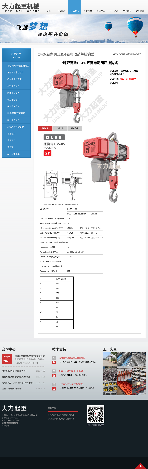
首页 (49, 11)
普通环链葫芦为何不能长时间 (72, 371)
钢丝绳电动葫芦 (14, 79)
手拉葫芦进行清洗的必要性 (71, 384)
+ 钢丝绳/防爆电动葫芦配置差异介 (61, 419)
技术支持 (74, 128)
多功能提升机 (13, 106)
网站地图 (5, 426)
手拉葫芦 (11, 133)
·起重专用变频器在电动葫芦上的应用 (16, 377)
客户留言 (127, 11)
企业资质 (88, 11)
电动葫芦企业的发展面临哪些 (72, 358)
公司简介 (62, 11)
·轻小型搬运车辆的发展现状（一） (15, 371)
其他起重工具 (13, 154)
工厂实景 (114, 11)
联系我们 (140, 11)
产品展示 (75, 11)
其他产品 (60, 128)
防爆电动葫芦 (13, 93)
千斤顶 (10, 147)
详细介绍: (45, 128)
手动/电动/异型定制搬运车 (18, 67)
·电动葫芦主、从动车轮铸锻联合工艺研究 (18, 383)
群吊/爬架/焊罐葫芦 (16, 113)
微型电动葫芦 (13, 99)
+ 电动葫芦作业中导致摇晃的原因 (61, 415)
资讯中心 (101, 11)
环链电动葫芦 (13, 86)
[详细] (35, 363)
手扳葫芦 (11, 140)
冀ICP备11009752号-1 (11, 423)
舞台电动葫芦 (13, 120)
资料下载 (52, 408)
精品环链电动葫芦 (15, 72)
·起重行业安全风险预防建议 (12, 389)
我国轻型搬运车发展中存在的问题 (30, 356)
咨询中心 (9, 349)
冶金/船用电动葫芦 (15, 127)
